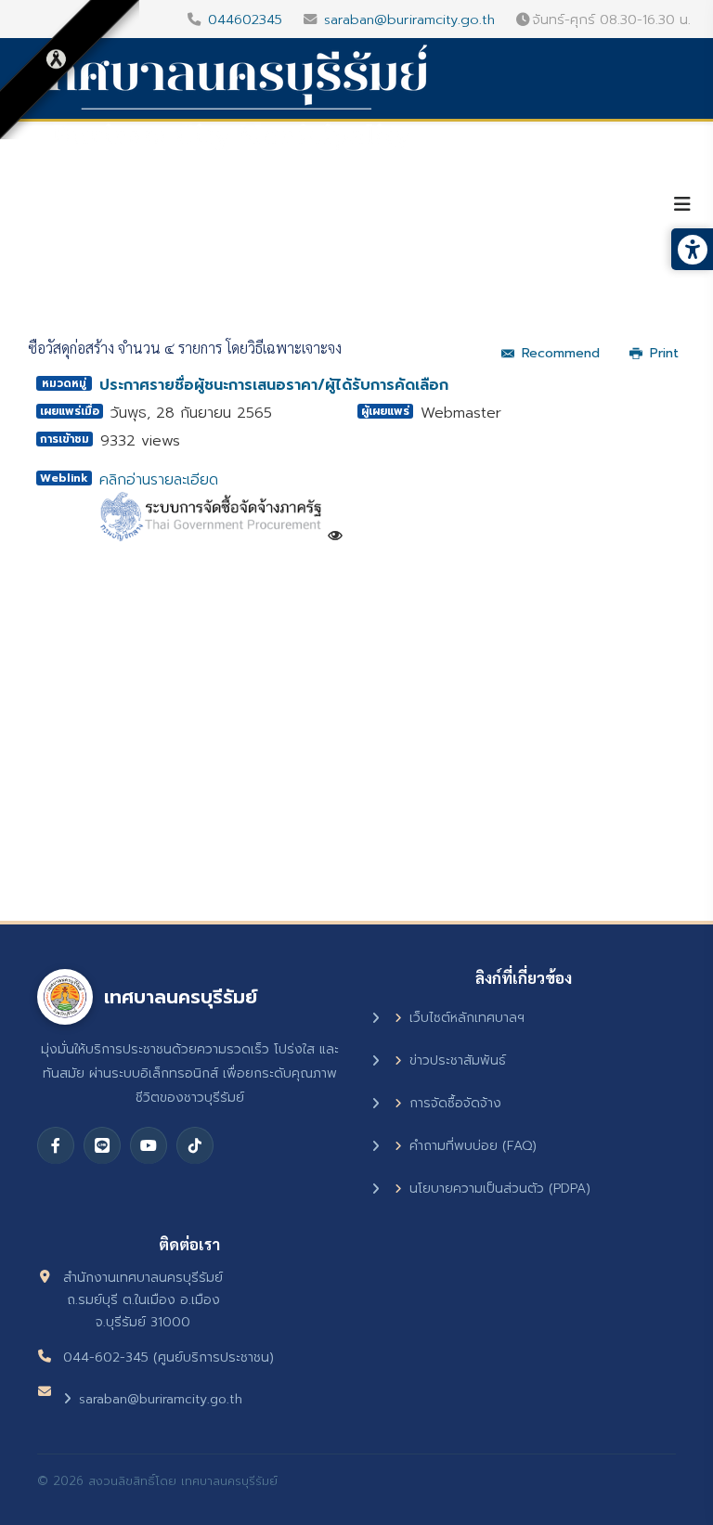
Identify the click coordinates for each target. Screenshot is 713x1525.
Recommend (561, 353)
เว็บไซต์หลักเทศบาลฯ (467, 1017)
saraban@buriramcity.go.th (409, 19)
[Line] (102, 1145)
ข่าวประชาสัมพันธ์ (457, 1060)
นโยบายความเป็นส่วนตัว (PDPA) (499, 1188)
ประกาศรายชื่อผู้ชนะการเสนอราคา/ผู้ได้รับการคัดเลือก (273, 385)
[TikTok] (195, 1145)
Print (664, 353)
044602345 (245, 19)
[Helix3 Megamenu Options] (682, 204)
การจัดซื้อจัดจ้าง (455, 1103)
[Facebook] (55, 1145)
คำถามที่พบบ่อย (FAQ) (473, 1146)
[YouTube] (148, 1145)
